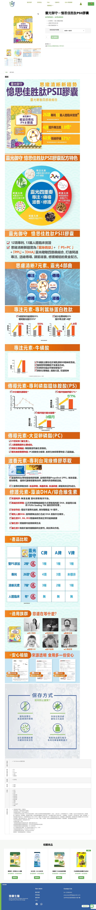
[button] (38, 14)
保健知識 (49, 5)
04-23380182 (68, 892)
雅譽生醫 (14, 896)
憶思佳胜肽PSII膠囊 (54, 29)
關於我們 (29, 2)
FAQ (48, 2)
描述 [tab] (6, 72)
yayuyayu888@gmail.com (72, 895)
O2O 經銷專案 (68, 2)
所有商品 (39, 2)
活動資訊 (57, 2)
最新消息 (37, 897)
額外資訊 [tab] (12, 72)
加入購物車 (55, 37)
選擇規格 (15, 877)
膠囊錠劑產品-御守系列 (58, 46)
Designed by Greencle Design (17, 900)
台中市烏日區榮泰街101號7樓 (72, 898)
